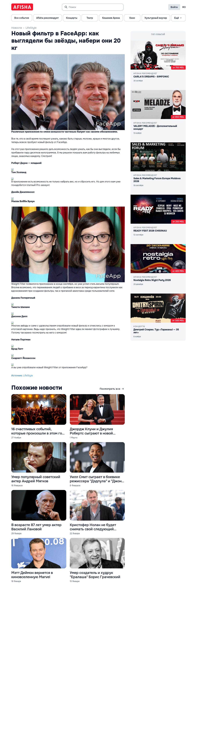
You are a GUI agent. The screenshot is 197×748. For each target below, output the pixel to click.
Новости (16, 27)
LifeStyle (31, 27)
